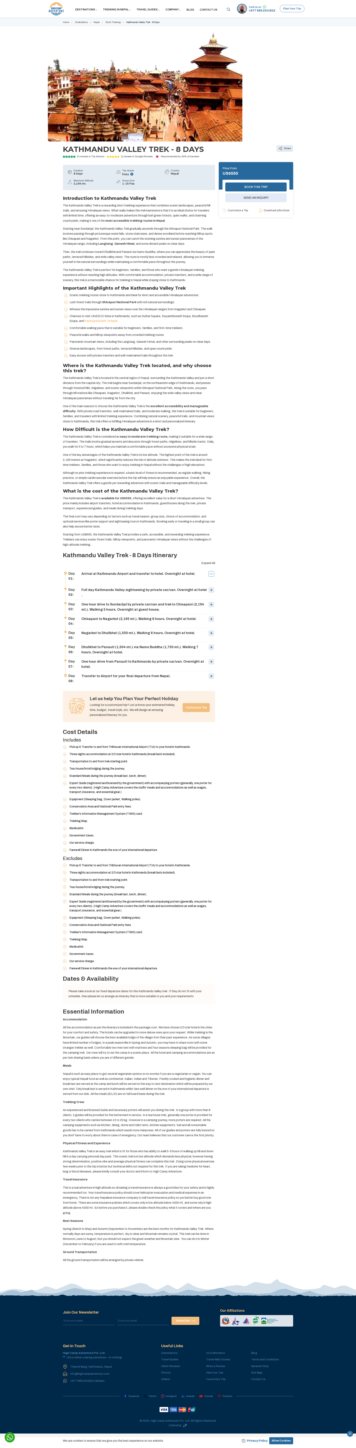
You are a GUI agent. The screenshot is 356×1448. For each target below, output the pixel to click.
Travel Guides (170, 1359)
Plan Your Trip (292, 8)
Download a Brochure (276, 210)
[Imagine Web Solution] (184, 1425)
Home (66, 22)
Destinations (81, 22)
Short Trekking (113, 22)
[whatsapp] (10, 1437)
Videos (165, 1379)
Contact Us (208, 9)
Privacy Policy (257, 1440)
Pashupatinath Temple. (101, 320)
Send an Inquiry (256, 197)
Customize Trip (196, 707)
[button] (139, 576)
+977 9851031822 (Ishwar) (87, 1380)
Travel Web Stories (218, 1359)
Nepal (97, 22)
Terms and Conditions (265, 1359)
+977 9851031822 (262, 10)
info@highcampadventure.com (90, 1373)
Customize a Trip (238, 210)
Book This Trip (256, 186)
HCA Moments (215, 1352)
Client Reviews (170, 1366)
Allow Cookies (281, 1440)
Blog (190, 9)
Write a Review (215, 1366)
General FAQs (260, 1366)
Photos (166, 1372)
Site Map (256, 1372)
